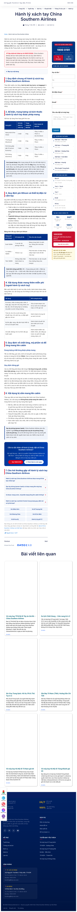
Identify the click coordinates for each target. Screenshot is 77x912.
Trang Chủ (28, 7)
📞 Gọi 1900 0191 (15, 462)
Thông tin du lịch (66, 7)
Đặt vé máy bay (45, 822)
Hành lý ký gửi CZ (37, 519)
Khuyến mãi (54, 7)
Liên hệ (5, 863)
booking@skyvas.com (11, 887)
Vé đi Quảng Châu (15, 514)
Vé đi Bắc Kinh (15, 509)
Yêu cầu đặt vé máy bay (60, 112)
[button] (18, 545)
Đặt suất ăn (43, 829)
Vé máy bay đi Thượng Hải (48, 856)
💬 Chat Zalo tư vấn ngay (34, 462)
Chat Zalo (68, 59)
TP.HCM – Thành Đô (46, 863)
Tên (53, 80)
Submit (56, 130)
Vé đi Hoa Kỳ (15, 519)
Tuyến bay (37, 7)
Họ (53, 87)
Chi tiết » (8, 634)
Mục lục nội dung (13, 71)
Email (54, 102)
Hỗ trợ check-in (44, 832)
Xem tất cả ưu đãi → (63, 244)
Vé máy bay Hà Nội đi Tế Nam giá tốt (20, 769)
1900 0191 (63, 50)
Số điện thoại (57, 92)
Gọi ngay (58, 59)
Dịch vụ (45, 7)
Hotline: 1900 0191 (10, 885)
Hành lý (70, 10)
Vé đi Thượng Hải (37, 509)
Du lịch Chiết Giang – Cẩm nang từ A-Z (55, 616)
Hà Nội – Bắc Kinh (45, 859)
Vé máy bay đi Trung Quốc (48, 849)
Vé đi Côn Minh (37, 514)
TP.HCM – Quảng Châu (47, 853)
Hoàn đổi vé (43, 825)
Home (5, 34)
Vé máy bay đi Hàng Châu (47, 866)
